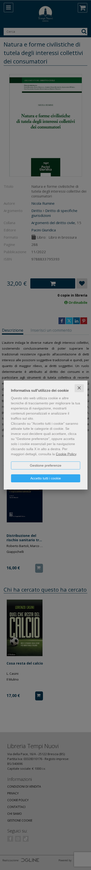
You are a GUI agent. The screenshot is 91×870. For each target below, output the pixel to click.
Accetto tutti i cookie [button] (45, 478)
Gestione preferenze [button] (45, 465)
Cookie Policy (66, 454)
